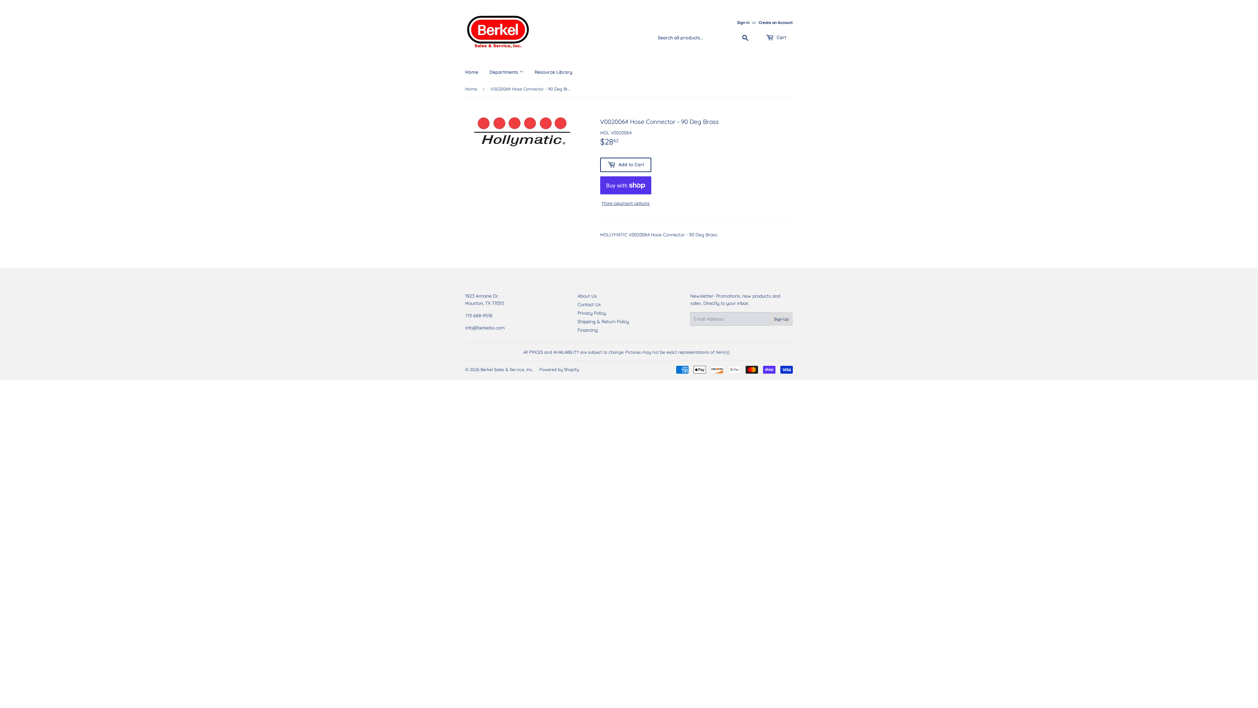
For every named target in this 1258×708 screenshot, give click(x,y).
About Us (587, 296)
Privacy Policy (592, 313)
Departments (504, 72)
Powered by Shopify (559, 369)
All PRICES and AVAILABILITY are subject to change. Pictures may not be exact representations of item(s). (626, 352)
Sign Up (781, 319)
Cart (780, 37)
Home (471, 72)
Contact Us (589, 304)
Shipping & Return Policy (603, 321)
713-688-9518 (478, 316)
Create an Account (776, 22)
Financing (588, 330)
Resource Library (553, 72)
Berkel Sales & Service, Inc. (507, 369)
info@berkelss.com (485, 328)
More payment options (626, 203)
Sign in (743, 22)
